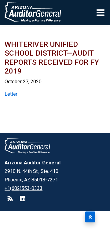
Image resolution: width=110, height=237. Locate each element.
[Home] (30, 12)
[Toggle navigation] (101, 12)
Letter (11, 94)
